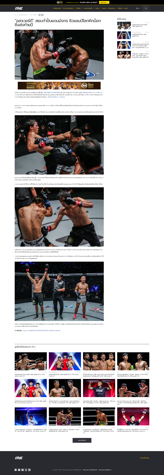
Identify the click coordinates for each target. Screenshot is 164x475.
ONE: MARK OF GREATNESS (52, 92)
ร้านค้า (126, 8)
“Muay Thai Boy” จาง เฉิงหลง (56, 97)
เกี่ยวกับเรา (111, 8)
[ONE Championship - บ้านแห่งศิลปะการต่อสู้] (19, 8)
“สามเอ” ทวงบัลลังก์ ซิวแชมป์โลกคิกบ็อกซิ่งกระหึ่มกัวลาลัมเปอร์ (41, 330)
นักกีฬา (78, 8)
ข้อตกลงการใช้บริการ (105, 470)
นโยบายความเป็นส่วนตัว (90, 470)
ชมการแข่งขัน (88, 8)
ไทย (137, 8)
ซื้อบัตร (120, 8)
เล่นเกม (104, 8)
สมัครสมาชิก (57, 8)
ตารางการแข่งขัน (68, 8)
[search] (145, 8)
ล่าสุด (97, 8)
